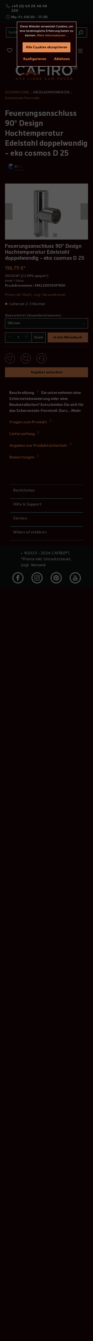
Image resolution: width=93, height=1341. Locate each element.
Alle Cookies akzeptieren (46, 47)
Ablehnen (62, 59)
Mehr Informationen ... (52, 35)
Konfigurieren (34, 59)
